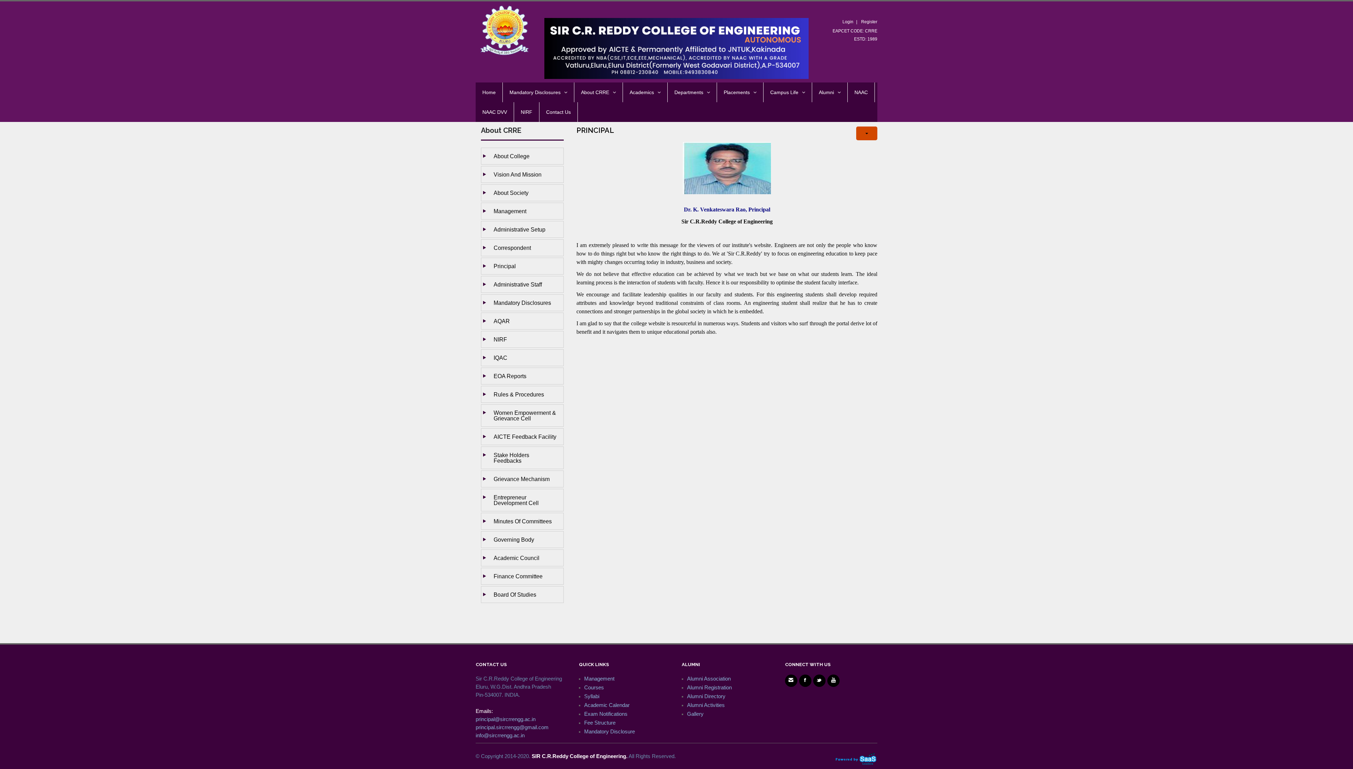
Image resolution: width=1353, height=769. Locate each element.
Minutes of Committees (523, 521)
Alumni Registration (709, 687)
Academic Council (516, 558)
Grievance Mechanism (522, 479)
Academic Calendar (607, 705)
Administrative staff (518, 284)
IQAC (500, 358)
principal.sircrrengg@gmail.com (512, 727)
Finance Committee (518, 576)
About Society (511, 193)
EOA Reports (510, 376)
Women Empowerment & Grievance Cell (525, 416)
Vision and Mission (518, 174)
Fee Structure (600, 723)
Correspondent (512, 248)
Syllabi (591, 696)
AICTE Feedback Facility (525, 436)
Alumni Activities (706, 705)
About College (512, 156)
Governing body (514, 539)
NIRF (500, 339)
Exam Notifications (606, 714)
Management (510, 211)
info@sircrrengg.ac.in (500, 735)
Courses (594, 687)
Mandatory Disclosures (522, 303)
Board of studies (515, 594)
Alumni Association (709, 679)
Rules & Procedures (519, 394)
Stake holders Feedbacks (511, 458)
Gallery (695, 714)
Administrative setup (519, 229)
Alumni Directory (706, 696)
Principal (505, 266)
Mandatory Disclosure (609, 731)
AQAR (502, 321)
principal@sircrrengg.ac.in (506, 719)
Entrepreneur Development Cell (516, 500)
